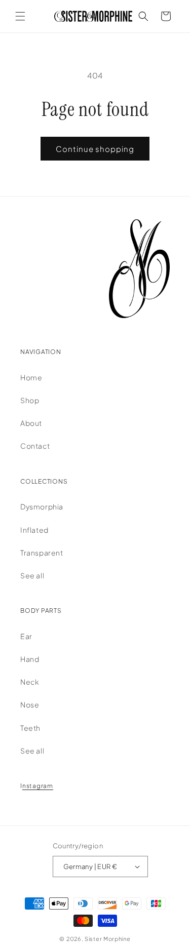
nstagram (37, 786)
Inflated (34, 529)
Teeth (30, 727)
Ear (26, 636)
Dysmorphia (41, 506)
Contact (35, 445)
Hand (29, 658)
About (31, 422)
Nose (29, 704)
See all (32, 575)
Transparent (41, 552)
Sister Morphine (108, 938)
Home (31, 377)
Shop (29, 400)
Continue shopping (95, 148)
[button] (20, 16)
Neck (29, 681)
